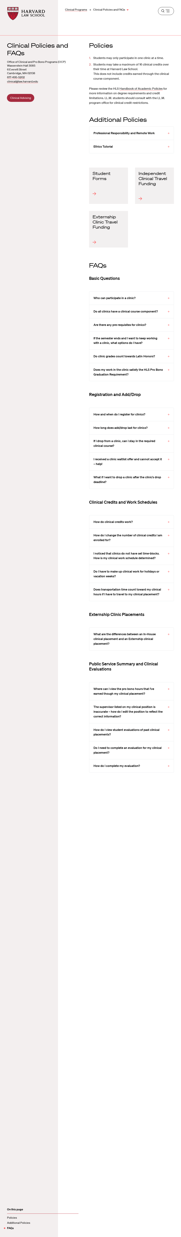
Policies (12, 1217)
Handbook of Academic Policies (141, 88)
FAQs (10, 1228)
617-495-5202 (16, 77)
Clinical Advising (20, 98)
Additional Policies (18, 1222)
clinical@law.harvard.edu (22, 81)
